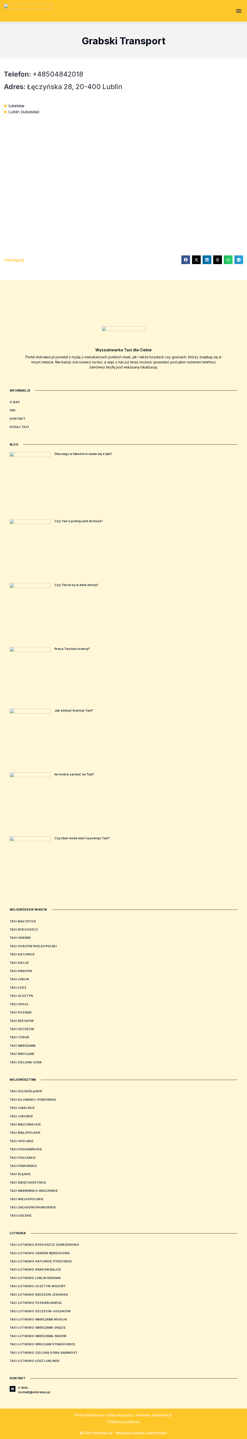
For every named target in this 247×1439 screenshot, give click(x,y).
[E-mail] (12, 1389)
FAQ (13, 410)
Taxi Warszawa (23, 1045)
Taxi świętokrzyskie (28, 1182)
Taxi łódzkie (21, 1215)
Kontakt (17, 418)
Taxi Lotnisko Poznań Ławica (36, 1303)
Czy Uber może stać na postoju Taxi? (82, 838)
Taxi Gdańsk (20, 937)
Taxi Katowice (22, 954)
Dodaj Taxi (19, 427)
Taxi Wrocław (22, 1054)
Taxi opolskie (22, 1141)
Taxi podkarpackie (26, 1149)
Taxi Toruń (19, 1037)
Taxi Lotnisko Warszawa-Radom (38, 1336)
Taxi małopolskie (25, 1132)
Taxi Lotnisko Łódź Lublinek (35, 1361)
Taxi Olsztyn (21, 996)
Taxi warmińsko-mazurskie (34, 1191)
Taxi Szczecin (22, 1029)
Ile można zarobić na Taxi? (74, 774)
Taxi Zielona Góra (26, 1062)
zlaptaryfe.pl (162, 1415)
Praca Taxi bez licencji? (72, 649)
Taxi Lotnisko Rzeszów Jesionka (39, 1294)
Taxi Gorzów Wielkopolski (33, 946)
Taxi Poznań (20, 1012)
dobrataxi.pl (94, 1415)
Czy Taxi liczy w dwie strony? (76, 585)
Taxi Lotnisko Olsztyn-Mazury (38, 1286)
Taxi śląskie (20, 1174)
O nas (15, 402)
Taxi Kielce (19, 963)
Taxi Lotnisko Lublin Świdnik (35, 1278)
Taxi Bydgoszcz (24, 929)
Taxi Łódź (18, 987)
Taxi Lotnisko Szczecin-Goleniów (40, 1311)
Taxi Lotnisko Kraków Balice (35, 1269)
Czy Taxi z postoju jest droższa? (79, 521)
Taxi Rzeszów (22, 1021)
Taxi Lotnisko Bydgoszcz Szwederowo (44, 1244)
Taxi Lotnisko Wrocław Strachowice (42, 1344)
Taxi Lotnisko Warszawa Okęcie (38, 1327)
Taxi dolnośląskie (26, 1091)
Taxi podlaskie (23, 1157)
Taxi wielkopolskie (27, 1199)
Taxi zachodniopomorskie (33, 1207)
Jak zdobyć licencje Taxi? (74, 710)
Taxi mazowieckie (25, 1124)
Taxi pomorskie (23, 1166)
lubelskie (16, 105)
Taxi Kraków (21, 971)
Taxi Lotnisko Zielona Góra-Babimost (43, 1352)
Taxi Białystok (23, 921)
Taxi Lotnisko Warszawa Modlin (38, 1319)
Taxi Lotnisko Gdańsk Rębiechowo (40, 1253)
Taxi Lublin (19, 979)
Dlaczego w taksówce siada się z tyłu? (83, 454)
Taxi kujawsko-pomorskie (33, 1099)
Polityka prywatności (123, 1422)
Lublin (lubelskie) (24, 111)
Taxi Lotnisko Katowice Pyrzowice (41, 1261)
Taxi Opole (19, 1004)
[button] (238, 11)
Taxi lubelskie (22, 1108)
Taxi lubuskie (21, 1116)
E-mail (23, 1387)
